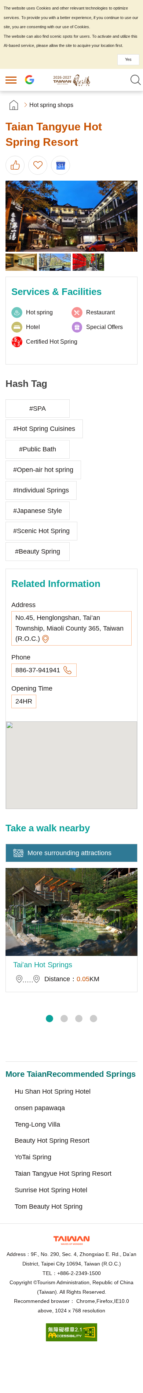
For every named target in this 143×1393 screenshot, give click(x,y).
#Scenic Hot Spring (41, 531)
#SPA (37, 408)
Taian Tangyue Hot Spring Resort (63, 1173)
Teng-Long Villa (37, 1124)
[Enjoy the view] (21, 262)
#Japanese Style (37, 510)
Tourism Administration (71, 1240)
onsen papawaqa (40, 1108)
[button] (49, 1018)
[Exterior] (72, 216)
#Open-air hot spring (43, 469)
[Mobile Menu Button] (11, 80)
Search (135, 80)
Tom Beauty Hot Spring (48, 1206)
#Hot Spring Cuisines (44, 428)
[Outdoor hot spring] (54, 262)
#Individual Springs (41, 490)
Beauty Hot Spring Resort (52, 1140)
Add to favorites (37, 165)
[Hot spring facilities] (88, 262)
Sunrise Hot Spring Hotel (51, 1190)
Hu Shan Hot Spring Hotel (53, 1091)
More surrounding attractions (69, 853)
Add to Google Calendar (60, 165)
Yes (128, 59)
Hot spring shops (51, 105)
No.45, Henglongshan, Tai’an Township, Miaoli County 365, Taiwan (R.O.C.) (69, 628)
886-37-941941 (38, 670)
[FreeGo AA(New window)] (71, 1339)
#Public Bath (37, 449)
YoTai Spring (33, 1157)
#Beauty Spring (37, 551)
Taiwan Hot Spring (71, 79)
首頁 (14, 105)
